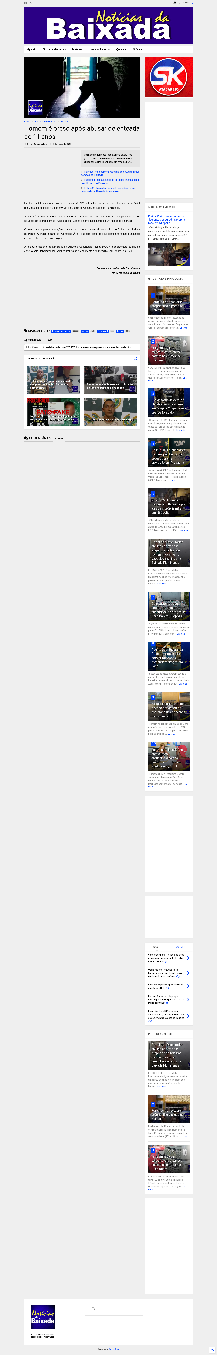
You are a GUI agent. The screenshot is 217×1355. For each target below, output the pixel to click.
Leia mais (184, 328)
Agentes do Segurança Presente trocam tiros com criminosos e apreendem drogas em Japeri (167, 658)
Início (33, 49)
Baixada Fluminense (45, 121)
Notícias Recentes (100, 49)
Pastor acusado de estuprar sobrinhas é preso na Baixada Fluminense (110, 386)
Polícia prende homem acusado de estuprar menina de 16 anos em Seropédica (50, 384)
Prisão (64, 121)
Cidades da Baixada (53, 49)
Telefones (77, 49)
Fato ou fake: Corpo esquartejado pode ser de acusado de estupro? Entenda (53, 418)
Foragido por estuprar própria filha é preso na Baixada (167, 306)
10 (154, 743)
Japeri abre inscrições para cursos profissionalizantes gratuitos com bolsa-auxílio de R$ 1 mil (167, 758)
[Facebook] (25, 3)
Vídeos (122, 49)
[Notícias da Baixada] (108, 42)
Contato (139, 49)
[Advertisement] (51, 172)
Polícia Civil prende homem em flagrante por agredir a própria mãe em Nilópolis (167, 220)
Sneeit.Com (114, 1349)
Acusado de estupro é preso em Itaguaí (110, 419)
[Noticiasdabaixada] (36, 3)
